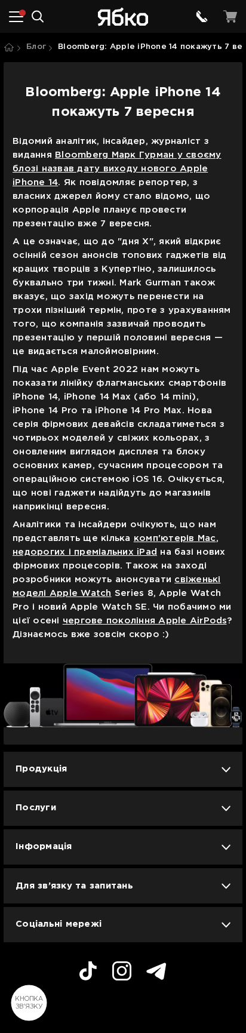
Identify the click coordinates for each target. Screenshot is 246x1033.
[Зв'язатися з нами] (202, 17)
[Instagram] (121, 972)
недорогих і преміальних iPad (85, 552)
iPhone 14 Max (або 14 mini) (130, 397)
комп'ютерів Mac (175, 538)
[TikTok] (88, 972)
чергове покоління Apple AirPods (145, 621)
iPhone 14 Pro (45, 410)
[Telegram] (156, 973)
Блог (36, 47)
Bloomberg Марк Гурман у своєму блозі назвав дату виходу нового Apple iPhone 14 (117, 168)
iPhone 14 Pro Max (138, 410)
